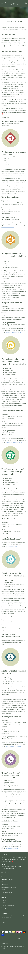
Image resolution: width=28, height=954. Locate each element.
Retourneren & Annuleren (8, 887)
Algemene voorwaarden (6, 938)
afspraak (11, 868)
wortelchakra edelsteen (7, 226)
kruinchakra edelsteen (12, 848)
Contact (3, 902)
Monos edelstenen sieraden (11, 946)
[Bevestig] (26, 922)
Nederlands (4, 943)
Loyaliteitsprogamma (7, 892)
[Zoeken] (5, 3)
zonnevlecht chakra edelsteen (14, 442)
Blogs (2, 882)
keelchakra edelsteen (11, 644)
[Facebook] (2, 872)
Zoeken (3, 889)
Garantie (15, 938)
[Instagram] (5, 872)
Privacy (20, 938)
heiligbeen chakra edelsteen (13, 332)
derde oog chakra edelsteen (13, 746)
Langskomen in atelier (7, 905)
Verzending (4, 884)
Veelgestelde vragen (7, 879)
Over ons (3, 900)
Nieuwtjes (4, 908)
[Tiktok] (9, 872)
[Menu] (2, 3)
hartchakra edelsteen (11, 546)
